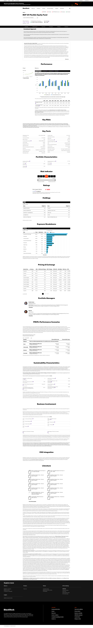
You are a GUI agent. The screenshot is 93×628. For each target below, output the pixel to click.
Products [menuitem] (38, 8)
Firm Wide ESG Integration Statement (37, 459)
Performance (35, 26)
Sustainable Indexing (65, 590)
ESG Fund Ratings (58, 536)
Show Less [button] (67, 59)
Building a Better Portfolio (66, 592)
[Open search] (69, 8)
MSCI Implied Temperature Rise (60, 537)
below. (51, 416)
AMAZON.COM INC (26, 208)
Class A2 (24, 273)
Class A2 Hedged (26, 277)
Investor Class (25, 269)
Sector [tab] (25, 228)
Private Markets (45, 591)
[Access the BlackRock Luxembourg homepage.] (9, 610)
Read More (31, 307)
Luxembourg (86, 0)
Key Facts (43, 26)
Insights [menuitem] (56, 8)
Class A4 (24, 288)
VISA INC (49, 208)
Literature (66, 26)
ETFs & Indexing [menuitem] (50, 8)
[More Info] (48, 21)
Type (24, 232)
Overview (26, 26)
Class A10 (25, 271)
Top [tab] (24, 202)
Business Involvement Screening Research (31, 537)
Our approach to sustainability (8, 591)
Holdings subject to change (27, 220)
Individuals (81, 0)
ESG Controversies (52, 537)
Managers (51, 26)
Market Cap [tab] (29, 228)
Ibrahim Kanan (31, 302)
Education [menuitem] (62, 8)
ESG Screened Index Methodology (44, 537)
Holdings (58, 26)
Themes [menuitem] (43, 8)
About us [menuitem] (33, 8)
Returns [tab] (37, 68)
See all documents (32, 501)
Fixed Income (64, 591)
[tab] (28, 73)
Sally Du (30, 310)
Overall (34, 191)
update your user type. (26, 4)
